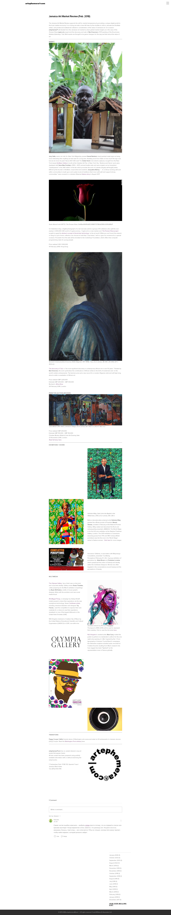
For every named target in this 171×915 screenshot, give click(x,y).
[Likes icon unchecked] (55, 836)
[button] (167, 3)
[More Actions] (121, 820)
